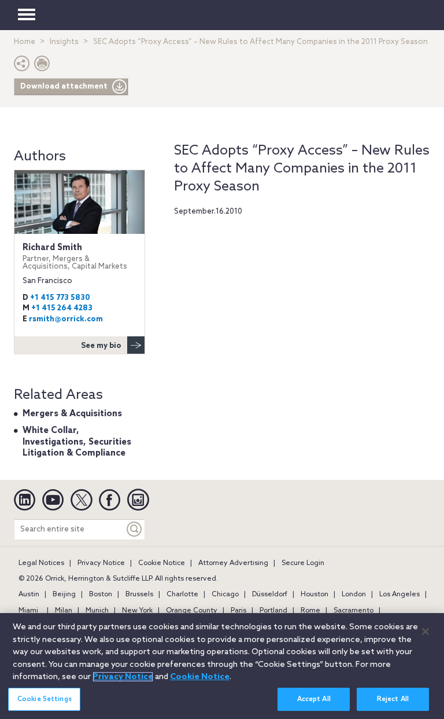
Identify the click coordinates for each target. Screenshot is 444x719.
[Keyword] (134, 529)
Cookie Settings (44, 699)
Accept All (314, 699)
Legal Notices (41, 563)
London (354, 594)
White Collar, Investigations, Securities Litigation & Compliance (77, 441)
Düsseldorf (269, 594)
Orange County (191, 611)
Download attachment (64, 86)
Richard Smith (75, 257)
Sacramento (353, 611)
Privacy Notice (101, 563)
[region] (222, 666)
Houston (314, 594)
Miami (28, 611)
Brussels (139, 594)
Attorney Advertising (233, 563)
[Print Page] (42, 66)
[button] (22, 66)
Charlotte (182, 594)
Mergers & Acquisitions (72, 414)
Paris (238, 611)
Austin (28, 594)
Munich (97, 611)
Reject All (393, 699)
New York (137, 611)
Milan (63, 611)
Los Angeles (399, 594)
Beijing (64, 594)
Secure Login (303, 563)
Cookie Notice (161, 563)
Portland (273, 611)
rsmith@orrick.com (66, 319)
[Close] (425, 631)
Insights (64, 42)
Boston (100, 594)
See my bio (101, 346)
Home (24, 42)
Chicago (225, 594)
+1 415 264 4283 (61, 308)
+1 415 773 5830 (60, 298)
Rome (310, 611)
